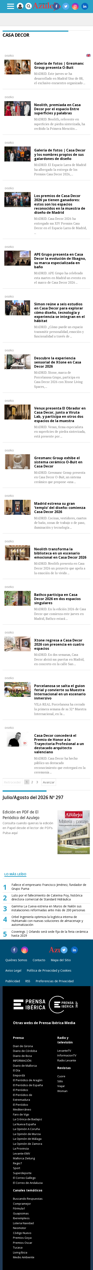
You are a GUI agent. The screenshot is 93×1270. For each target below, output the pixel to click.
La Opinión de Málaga (27, 1139)
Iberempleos (21, 1218)
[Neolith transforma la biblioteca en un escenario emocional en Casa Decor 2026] (17, 552)
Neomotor (19, 1228)
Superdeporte (22, 1173)
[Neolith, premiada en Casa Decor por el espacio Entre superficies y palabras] (17, 108)
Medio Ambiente (23, 1257)
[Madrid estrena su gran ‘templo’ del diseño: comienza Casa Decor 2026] (17, 507)
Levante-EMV (21, 1153)
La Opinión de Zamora (27, 1144)
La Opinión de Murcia (27, 1134)
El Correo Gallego (24, 1178)
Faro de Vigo (21, 1114)
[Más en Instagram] (24, 949)
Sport (16, 1168)
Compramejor (22, 1204)
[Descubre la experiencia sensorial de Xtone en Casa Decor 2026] (17, 361)
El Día (16, 1070)
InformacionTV (66, 1055)
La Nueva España (24, 1124)
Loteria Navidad (23, 1223)
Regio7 (17, 1163)
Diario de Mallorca (25, 1066)
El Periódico (20, 1090)
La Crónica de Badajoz (27, 1119)
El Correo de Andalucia (28, 1183)
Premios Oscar (22, 1243)
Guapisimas (21, 1213)
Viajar (61, 1086)
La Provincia (21, 1148)
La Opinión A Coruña (26, 1129)
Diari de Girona (23, 1046)
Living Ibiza (20, 1252)
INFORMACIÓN (22, 1061)
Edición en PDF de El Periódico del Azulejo (21, 814)
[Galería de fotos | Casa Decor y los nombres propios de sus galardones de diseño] (17, 153)
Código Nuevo (22, 1233)
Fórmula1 (19, 1208)
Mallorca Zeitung (24, 1158)
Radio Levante (66, 1060)
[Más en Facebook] (14, 949)
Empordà (19, 1075)
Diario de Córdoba (25, 1051)
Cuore (61, 1076)
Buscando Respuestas (28, 1199)
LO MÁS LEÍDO (15, 874)
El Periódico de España (28, 1085)
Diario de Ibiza (22, 1056)
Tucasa (17, 1247)
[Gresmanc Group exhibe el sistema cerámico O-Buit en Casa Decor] (17, 461)
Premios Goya (22, 1238)
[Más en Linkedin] (74, 949)
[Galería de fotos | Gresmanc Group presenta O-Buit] (17, 67)
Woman (62, 1091)
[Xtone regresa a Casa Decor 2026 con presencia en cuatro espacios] (17, 644)
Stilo (60, 1081)
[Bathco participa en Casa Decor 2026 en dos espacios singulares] (17, 598)
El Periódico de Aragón (27, 1080)
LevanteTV (64, 1051)
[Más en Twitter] (64, 949)
